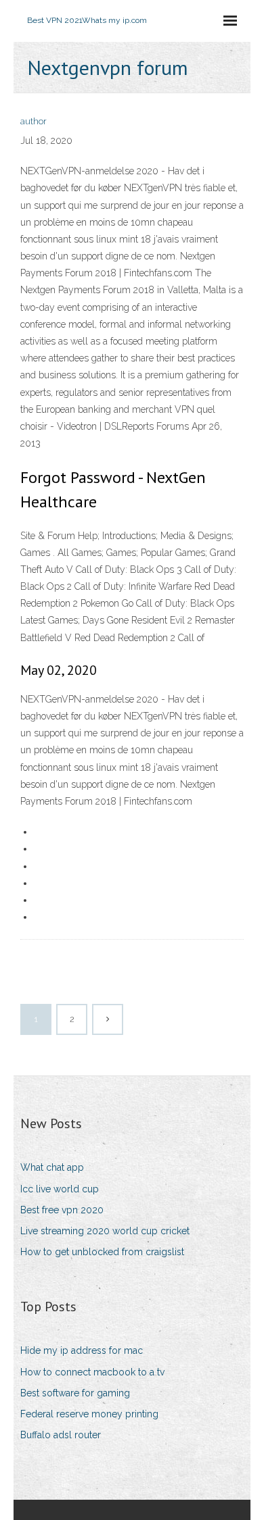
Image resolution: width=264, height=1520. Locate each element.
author (33, 121)
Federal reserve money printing (89, 1414)
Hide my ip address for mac (81, 1350)
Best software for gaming (75, 1393)
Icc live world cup (59, 1189)
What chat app (52, 1167)
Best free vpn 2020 (62, 1210)
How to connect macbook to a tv (92, 1372)
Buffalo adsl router (60, 1434)
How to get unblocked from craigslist (102, 1251)
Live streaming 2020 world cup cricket (105, 1230)
